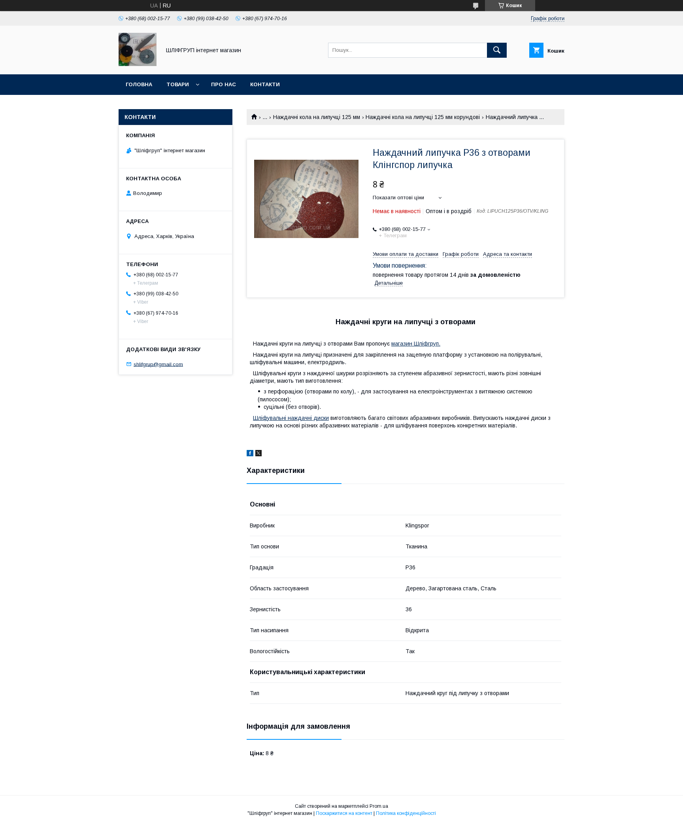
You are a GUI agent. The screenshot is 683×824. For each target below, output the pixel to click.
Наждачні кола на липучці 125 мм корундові (423, 117)
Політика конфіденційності (406, 813)
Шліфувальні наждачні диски (291, 418)
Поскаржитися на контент (344, 813)
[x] (258, 454)
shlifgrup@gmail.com (158, 364)
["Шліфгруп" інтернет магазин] (138, 64)
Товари (177, 84)
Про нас (223, 84)
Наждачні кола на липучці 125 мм (316, 117)
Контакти (265, 84)
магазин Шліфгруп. (415, 343)
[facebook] (250, 454)
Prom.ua (379, 806)
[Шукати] (497, 50)
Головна (139, 84)
